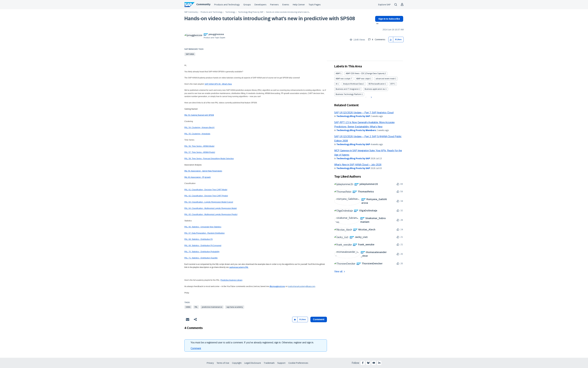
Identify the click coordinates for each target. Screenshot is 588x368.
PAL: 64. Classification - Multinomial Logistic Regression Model (210, 208)
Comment (196, 348)
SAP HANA (190, 54)
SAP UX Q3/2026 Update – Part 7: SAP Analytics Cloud (364, 112)
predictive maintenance (212, 307)
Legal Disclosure (252, 363)
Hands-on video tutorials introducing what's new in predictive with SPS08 (269, 18)
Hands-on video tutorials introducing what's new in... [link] (288, 12)
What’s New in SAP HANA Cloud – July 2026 (357, 164)
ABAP (338, 73)
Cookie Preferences (298, 363)
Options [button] (376, 24)
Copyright (237, 363)
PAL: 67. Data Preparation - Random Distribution (204, 233)
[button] (390, 39)
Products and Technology (227, 4)
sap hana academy (234, 307)
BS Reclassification (377, 84)
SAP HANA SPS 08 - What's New (218, 84)
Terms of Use (223, 363)
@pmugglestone (277, 286)
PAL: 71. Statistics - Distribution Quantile (201, 258)
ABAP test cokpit (363, 79)
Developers (260, 4)
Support (281, 363)
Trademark (269, 363)
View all (338, 271)
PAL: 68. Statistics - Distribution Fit (198, 239)
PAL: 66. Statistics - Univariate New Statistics (202, 227)
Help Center (299, 4)
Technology (230, 12)
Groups (247, 4)
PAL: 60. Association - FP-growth (197, 177)
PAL (196, 307)
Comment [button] (318, 319)
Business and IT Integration (347, 89)
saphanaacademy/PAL (238, 267)
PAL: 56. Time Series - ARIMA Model (199, 146)
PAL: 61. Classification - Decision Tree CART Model (205, 190)
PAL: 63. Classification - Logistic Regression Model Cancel (208, 202)
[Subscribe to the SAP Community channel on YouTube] (374, 363)
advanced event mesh (385, 79)
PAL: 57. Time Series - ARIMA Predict (199, 152)
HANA (188, 307)
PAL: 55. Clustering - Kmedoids (197, 134)
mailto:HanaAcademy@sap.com (301, 286)
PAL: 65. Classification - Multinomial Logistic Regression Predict (210, 214)
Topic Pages (315, 4)
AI (336, 84)
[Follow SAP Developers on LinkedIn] (379, 363)
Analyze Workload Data (353, 84)
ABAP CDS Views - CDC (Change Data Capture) (365, 73)
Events (285, 4)
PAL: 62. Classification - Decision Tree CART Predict (206, 196)
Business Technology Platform (348, 94)
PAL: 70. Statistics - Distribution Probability (201, 252)
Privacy (210, 363)
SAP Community (191, 12)
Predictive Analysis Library (231, 280)
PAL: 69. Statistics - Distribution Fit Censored (202, 245)
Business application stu (375, 89)
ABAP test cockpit (343, 79)
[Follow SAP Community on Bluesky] (368, 363)
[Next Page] (371, 97)
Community (203, 4)
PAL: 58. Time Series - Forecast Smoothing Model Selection (209, 159)
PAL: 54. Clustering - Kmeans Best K (199, 127)
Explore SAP (384, 4)
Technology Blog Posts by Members (356, 130)
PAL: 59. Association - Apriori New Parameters (203, 171)
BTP (392, 84)
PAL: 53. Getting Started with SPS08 (199, 115)
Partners (274, 4)
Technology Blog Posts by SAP (250, 12)
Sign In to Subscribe (389, 19)
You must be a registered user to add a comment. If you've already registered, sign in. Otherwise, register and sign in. (252, 342)
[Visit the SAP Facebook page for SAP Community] (363, 363)
